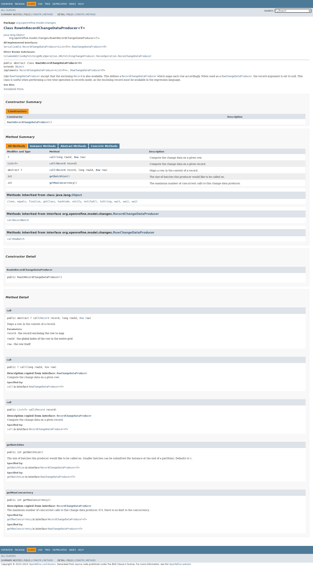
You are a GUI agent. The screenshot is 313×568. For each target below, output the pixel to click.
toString (105, 201)
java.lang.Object (14, 34)
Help (81, 4)
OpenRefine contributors (42, 564)
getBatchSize (58, 176)
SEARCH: (269, 11)
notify (76, 201)
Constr (36, 14)
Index (72, 4)
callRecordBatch (18, 220)
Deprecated (60, 4)
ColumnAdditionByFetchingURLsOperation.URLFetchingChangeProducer (49, 56)
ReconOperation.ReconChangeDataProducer (123, 56)
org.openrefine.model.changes (36, 22)
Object (19, 66)
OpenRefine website (180, 564)
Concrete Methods (104, 146)
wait (117, 201)
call (52, 157)
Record (61, 163)
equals (21, 201)
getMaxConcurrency (61, 182)
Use (40, 4)
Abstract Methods (73, 146)
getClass (49, 201)
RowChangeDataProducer (87, 46)
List (61, 46)
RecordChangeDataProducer (39, 46)
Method (48, 14)
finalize (34, 201)
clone (10, 201)
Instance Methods (43, 146)
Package (20, 4)
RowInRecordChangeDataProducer (28, 122)
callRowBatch (15, 238)
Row (76, 157)
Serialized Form (14, 89)
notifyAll (90, 201)
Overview (7, 4)
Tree (47, 4)
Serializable (12, 46)
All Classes (8, 10)
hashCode (63, 201)
